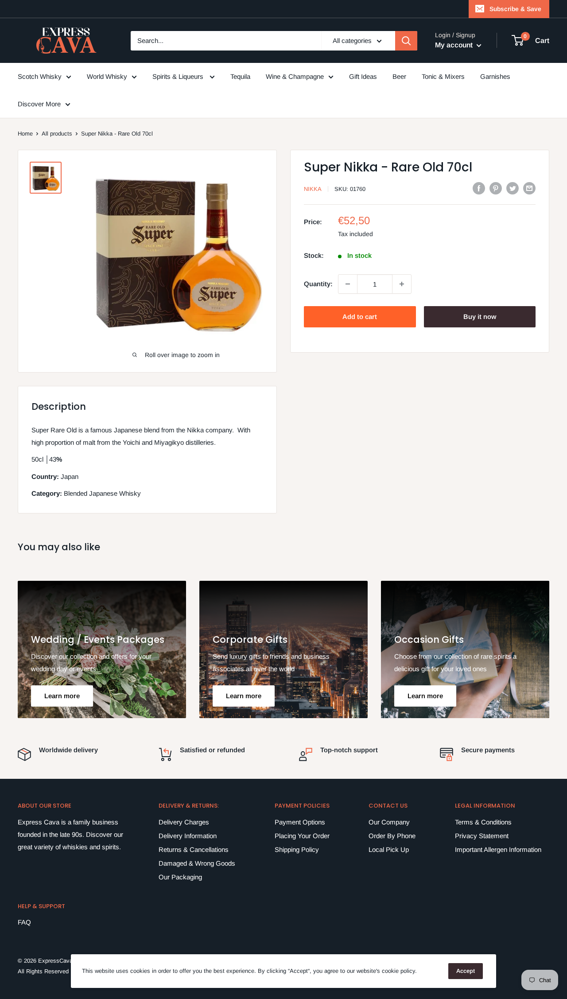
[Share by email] (529, 188)
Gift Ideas (363, 76)
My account (454, 45)
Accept (465, 971)
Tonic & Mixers (443, 76)
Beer (399, 76)
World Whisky (107, 76)
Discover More (39, 104)
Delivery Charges (184, 822)
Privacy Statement (482, 836)
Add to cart (359, 316)
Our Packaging (180, 877)
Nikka (313, 189)
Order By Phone (392, 836)
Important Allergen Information (498, 849)
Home (25, 133)
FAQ (24, 922)
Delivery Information (188, 836)
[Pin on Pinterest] (495, 188)
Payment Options (300, 822)
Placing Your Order (302, 836)
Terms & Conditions (483, 822)
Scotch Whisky (40, 76)
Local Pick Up (389, 849)
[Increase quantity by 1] (401, 284)
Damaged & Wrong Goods (197, 863)
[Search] (406, 41)
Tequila (240, 76)
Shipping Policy (297, 849)
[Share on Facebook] (479, 188)
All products (57, 133)
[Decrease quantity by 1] (347, 284)
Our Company (389, 822)
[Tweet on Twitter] (512, 188)
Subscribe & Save (515, 8)
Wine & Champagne (295, 76)
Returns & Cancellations (194, 849)
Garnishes (495, 76)
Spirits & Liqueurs (178, 76)
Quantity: (318, 284)
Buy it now (479, 316)
